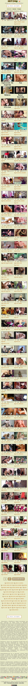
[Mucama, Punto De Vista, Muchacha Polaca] (7, 169)
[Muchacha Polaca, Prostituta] (7, 45)
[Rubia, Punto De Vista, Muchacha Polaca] (7, 338)
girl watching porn (7, 600)
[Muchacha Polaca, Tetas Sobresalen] (7, 143)
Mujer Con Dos (19, 148)
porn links (21, 682)
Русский (21, 677)
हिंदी (26, 677)
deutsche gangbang (18, 585)
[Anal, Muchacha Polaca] (20, 57)
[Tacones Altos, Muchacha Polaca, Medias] (7, 300)
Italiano (2, 677)
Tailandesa (22, 35)
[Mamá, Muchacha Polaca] (7, 157)
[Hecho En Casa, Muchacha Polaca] (7, 364)
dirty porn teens (24, 589)
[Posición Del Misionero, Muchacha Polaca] (20, 169)
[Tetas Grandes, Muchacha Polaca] (20, 300)
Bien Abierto (22, 226)
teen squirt (23, 605)
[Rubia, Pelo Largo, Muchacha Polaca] (7, 224)
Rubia (4, 226)
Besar (21, 367)
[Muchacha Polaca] (7, 19)
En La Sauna (18, 120)
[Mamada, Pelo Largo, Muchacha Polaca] (7, 260)
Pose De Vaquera (6, 186)
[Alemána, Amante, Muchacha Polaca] (20, 69)
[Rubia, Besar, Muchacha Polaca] (20, 364)
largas (19, 9)
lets (25, 607)
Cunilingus (5, 238)
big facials (6, 594)
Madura (17, 329)
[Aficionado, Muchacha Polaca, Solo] (7, 212)
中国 (15, 679)
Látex (9, 291)
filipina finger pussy (7, 585)
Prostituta (18, 23)
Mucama (4, 172)
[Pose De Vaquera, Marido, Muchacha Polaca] (7, 183)
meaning (25, 585)
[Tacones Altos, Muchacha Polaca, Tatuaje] (20, 260)
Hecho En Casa (6, 367)
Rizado (4, 291)
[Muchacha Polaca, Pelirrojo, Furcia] (7, 248)
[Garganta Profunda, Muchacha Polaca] (7, 69)
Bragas (17, 160)
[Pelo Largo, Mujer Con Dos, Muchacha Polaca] (20, 143)
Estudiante (18, 538)
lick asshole (9, 589)
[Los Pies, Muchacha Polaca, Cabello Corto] (7, 274)
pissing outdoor (8, 591)
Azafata (4, 405)
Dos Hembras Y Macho (20, 21)
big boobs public (16, 600)
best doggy (5, 607)
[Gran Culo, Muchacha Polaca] (20, 338)
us (22, 587)
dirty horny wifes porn (10, 598)
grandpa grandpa (6, 587)
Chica (17, 379)
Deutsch (10, 676)
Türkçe (7, 677)
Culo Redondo (23, 160)
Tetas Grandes (19, 303)
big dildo (24, 600)
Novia (17, 47)
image (3, 589)
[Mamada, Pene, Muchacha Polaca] (20, 274)
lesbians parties (14, 609)
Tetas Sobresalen (6, 146)
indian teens (16, 605)
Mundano (22, 47)
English (4, 676)
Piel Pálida (5, 132)
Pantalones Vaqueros (20, 200)
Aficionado (18, 186)
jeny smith (23, 596)
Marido (4, 188)
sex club (16, 591)
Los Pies (5, 277)
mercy (15, 607)
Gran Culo (18, 341)
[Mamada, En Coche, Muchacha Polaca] (7, 33)
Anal (17, 226)
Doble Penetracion (7, 200)
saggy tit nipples (19, 582)
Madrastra (5, 355)
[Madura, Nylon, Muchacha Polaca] (20, 326)
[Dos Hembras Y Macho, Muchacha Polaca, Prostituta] (20, 19)
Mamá (4, 160)
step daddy (22, 591)
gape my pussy (14, 594)
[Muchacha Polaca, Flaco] (20, 314)
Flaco (17, 202)
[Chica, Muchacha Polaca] (20, 376)
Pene (22, 277)
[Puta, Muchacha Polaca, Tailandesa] (20, 33)
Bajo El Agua (18, 134)
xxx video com (22, 594)
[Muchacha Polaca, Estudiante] (20, 535)
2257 (5, 682)
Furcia (10, 250)
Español (17, 676)
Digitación (18, 188)
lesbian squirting (15, 587)
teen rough (16, 589)
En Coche (9, 35)
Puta (17, 35)
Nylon (8, 329)
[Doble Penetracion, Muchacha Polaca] (7, 198)
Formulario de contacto (12, 682)
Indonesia (14, 677)
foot (26, 587)
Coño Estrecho (6, 134)
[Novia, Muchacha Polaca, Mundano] (20, 45)
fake (10, 607)
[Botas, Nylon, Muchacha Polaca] (7, 326)
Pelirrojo (18, 132)
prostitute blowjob (15, 596)
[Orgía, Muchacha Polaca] (7, 117)
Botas (4, 329)
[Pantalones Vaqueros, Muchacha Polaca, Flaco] (20, 198)
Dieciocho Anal (19, 291)
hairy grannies (21, 598)
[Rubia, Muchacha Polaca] (7, 388)
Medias (4, 305)
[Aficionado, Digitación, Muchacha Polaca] (20, 183)
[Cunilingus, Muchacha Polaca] (7, 236)
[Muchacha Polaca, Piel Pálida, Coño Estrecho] (7, 129)
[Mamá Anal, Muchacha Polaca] (20, 248)
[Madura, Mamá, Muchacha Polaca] (7, 376)
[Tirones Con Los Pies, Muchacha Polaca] (20, 212)
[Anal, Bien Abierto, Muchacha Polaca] (20, 224)
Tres (17, 238)
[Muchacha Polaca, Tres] (20, 236)
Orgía (4, 120)
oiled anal (6, 596)
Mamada (4, 35)
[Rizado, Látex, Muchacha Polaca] (7, 288)
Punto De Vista (6, 174)
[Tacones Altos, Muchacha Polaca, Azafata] (7, 400)
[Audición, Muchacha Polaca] (20, 105)
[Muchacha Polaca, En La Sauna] (20, 117)
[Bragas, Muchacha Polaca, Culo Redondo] (20, 157)
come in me (20, 607)
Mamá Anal (18, 250)
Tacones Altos (6, 303)
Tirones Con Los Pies (20, 214)
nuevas (14, 9)
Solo (10, 214)
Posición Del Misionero (21, 172)
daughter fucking (9, 582)
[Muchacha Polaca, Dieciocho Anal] (20, 288)
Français (23, 676)
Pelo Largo (18, 146)
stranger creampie (7, 605)
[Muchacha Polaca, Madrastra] (7, 352)
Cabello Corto (6, 279)
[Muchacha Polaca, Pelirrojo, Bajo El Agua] (20, 129)
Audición (18, 108)
